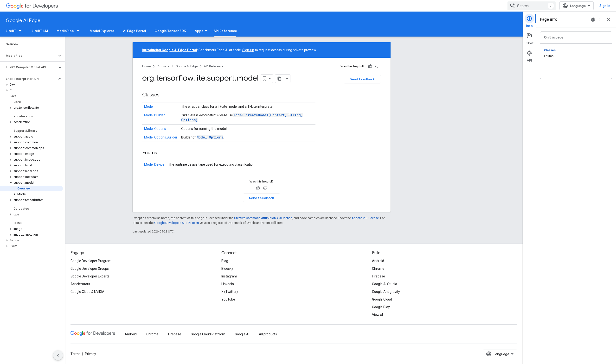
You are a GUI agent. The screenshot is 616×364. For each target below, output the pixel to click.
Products (163, 66)
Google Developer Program (91, 261)
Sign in (604, 6)
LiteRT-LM (40, 31)
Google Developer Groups (90, 268)
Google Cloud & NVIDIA (87, 292)
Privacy (90, 354)
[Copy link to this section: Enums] (162, 153)
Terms (75, 354)
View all (378, 315)
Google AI (242, 334)
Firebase (378, 276)
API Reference (225, 31)
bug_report (593, 19)
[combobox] (531, 5)
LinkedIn (227, 284)
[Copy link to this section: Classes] (164, 95)
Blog (224, 261)
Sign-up (248, 50)
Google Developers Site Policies (176, 223)
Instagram (229, 276)
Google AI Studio (384, 284)
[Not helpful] (377, 66)
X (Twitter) (229, 292)
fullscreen (600, 19)
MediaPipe (65, 31)
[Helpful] (370, 66)
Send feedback (362, 79)
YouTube (228, 299)
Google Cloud (382, 299)
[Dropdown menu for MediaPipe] (79, 31)
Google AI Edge (23, 21)
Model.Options (155, 129)
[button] (28, 56)
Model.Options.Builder (160, 137)
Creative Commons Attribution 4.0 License (263, 218)
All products (268, 334)
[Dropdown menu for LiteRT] (21, 31)
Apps (199, 31)
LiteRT (11, 31)
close (608, 19)
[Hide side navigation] (58, 355)
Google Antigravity (386, 292)
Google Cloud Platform (208, 334)
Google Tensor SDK (170, 31)
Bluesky (227, 268)
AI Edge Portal (134, 31)
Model (149, 106)
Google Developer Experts (90, 276)
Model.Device (154, 164)
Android (378, 261)
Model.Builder (154, 115)
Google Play (381, 307)
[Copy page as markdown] (279, 79)
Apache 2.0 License (365, 218)
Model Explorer (102, 31)
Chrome (378, 268)
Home (146, 66)
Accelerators (80, 284)
